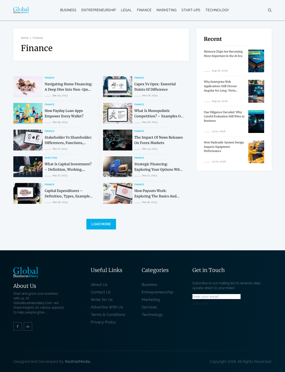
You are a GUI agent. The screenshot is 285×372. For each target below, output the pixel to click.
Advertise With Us (107, 307)
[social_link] (17, 326)
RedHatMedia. (78, 361)
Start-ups (191, 10)
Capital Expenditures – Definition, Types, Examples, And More (68, 196)
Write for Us (102, 299)
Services (149, 307)
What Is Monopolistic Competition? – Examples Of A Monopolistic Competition (158, 116)
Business (68, 10)
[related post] (28, 86)
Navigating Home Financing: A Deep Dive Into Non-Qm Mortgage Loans (69, 89)
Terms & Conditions (109, 314)
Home (24, 37)
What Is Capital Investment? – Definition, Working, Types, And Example (68, 169)
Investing (51, 158)
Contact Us (101, 292)
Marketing (166, 10)
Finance (144, 10)
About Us (99, 284)
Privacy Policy (103, 322)
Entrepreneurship (98, 10)
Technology (217, 10)
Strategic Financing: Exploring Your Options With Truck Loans (158, 169)
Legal (126, 10)
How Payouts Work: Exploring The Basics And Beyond (155, 196)
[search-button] (270, 10)
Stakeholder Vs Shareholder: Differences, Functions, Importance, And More (68, 142)
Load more (101, 224)
